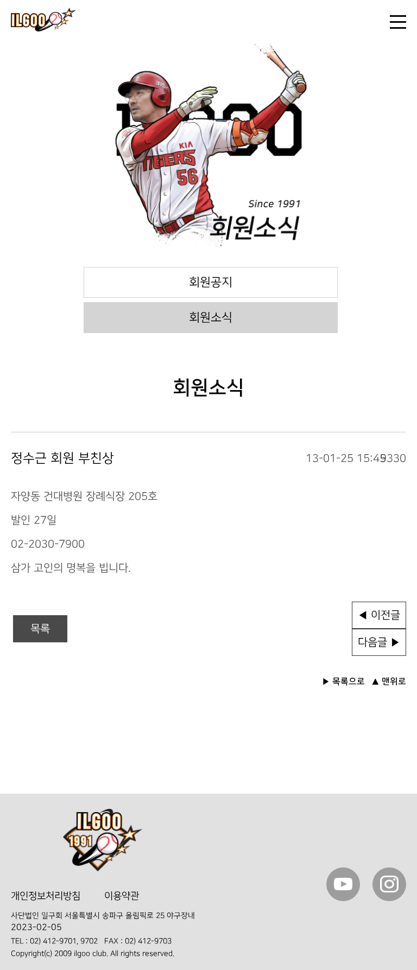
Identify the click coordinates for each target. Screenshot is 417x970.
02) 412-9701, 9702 (64, 941)
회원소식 (210, 317)
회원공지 (210, 282)
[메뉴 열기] (398, 22)
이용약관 (121, 896)
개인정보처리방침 (45, 896)
